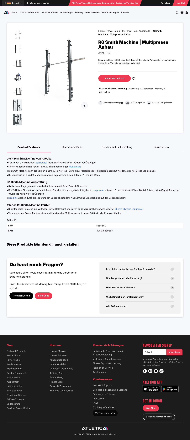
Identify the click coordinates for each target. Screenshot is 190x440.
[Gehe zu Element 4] (17, 77)
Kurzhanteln (13, 381)
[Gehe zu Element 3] (17, 63)
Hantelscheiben (15, 386)
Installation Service (103, 367)
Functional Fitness (16, 395)
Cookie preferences (103, 407)
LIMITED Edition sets (29, 12)
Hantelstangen (14, 390)
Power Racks (113, 31)
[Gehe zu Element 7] (17, 120)
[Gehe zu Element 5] (17, 91)
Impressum (98, 398)
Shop (14, 12)
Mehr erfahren (153, 365)
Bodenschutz (13, 403)
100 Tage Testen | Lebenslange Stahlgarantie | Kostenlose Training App (105, 3)
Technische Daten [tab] (73, 147)
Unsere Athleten (58, 355)
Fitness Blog (56, 381)
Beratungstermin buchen (38, 3)
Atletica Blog (56, 377)
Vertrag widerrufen (105, 413)
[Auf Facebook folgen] (145, 371)
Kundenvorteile (58, 364)
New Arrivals (13, 355)
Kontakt (125, 12)
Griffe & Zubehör (15, 399)
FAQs (95, 402)
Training (79, 12)
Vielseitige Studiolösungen (107, 359)
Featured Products (16, 351)
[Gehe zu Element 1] (17, 35)
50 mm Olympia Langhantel (129, 209)
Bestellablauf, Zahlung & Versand (110, 389)
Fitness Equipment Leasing (107, 363)
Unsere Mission (58, 351)
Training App (56, 373)
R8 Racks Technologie (61, 368)
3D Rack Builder (50, 12)
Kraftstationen (14, 364)
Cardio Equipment (16, 373)
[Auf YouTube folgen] (156, 371)
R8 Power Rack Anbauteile (136, 31)
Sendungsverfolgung (104, 394)
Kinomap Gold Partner (61, 390)
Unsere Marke (92, 12)
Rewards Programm (60, 386)
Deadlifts (13, 197)
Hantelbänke (13, 377)
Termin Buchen (21, 295)
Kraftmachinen (14, 368)
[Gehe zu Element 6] (17, 106)
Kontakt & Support (102, 385)
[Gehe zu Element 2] (17, 49)
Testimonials (99, 372)
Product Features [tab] (29, 147)
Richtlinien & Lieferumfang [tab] (117, 147)
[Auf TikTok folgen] (161, 371)
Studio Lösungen (110, 12)
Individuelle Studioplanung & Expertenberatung (108, 353)
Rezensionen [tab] (161, 147)
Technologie (66, 12)
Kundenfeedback (59, 359)
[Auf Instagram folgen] (150, 371)
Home (101, 31)
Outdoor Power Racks (18, 408)
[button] (182, 12)
